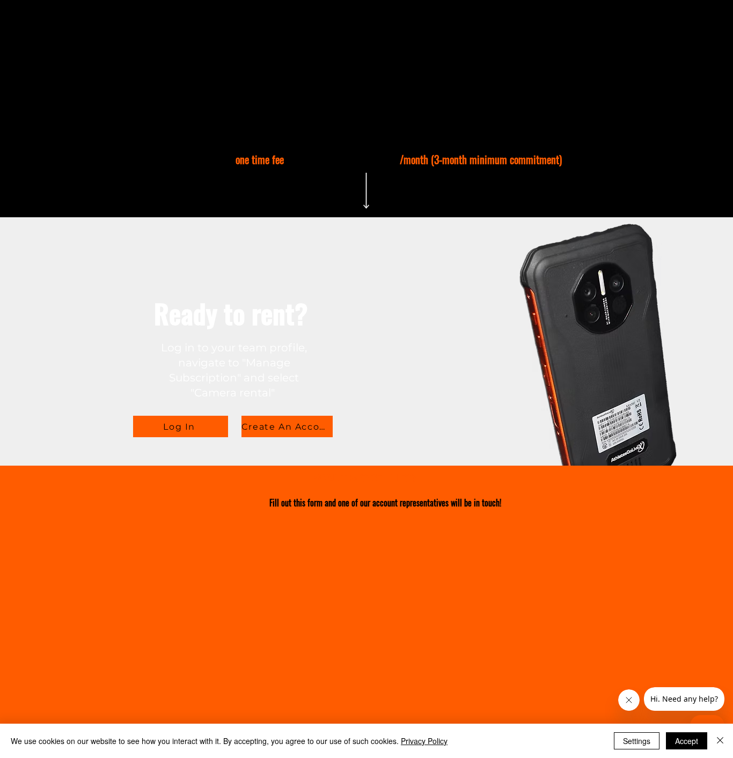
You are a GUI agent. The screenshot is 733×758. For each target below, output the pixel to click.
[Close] (720, 740)
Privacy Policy (424, 740)
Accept (686, 740)
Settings (636, 740)
